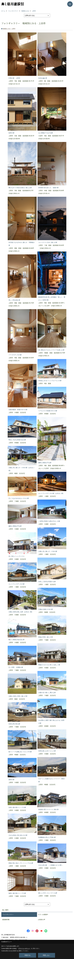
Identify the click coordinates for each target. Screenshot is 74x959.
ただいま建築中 (43, 914)
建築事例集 (5, 920)
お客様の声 (41, 920)
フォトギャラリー (8, 914)
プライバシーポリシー (24, 948)
